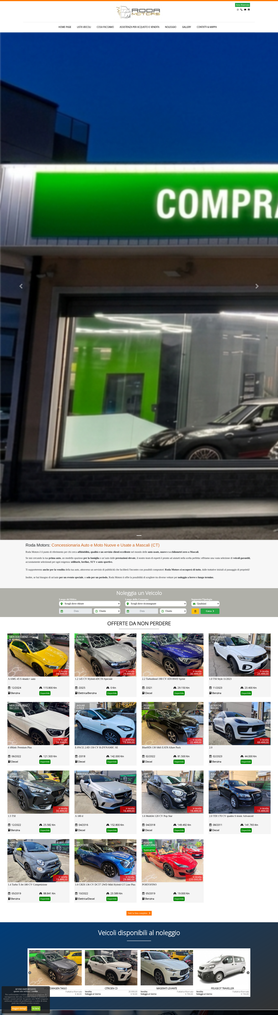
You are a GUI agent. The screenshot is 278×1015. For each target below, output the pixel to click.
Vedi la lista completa (138, 913)
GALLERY (186, 26)
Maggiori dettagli (19, 1008)
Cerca (209, 611)
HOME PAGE (65, 26)
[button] (21, 286)
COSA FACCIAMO (105, 26)
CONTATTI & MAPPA (207, 26)
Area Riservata (242, 5)
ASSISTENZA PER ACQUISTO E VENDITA (139, 26)
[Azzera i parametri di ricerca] (195, 611)
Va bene (35, 1008)
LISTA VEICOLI (84, 26)
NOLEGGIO (170, 26)
